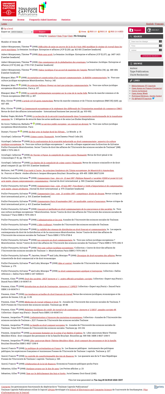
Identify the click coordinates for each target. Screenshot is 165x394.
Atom (83, 31)
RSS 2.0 (103, 31)
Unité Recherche (139, 74)
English (150, 23)
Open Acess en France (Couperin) (147, 88)
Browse (20, 19)
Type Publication (139, 71)
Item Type (62, 36)
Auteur (133, 68)
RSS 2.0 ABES (116, 31)
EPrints (51, 389)
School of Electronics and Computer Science (90, 389)
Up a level (8, 28)
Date (70, 36)
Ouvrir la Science (139, 91)
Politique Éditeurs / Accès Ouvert (147, 96)
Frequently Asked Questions (43, 19)
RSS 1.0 (93, 31)
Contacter (6, 386)
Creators (52, 36)
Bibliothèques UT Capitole (144, 85)
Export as (5, 31)
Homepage (7, 19)
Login (4, 23)
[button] (42, 31)
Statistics (65, 19)
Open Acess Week (140, 93)
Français (159, 23)
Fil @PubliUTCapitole (142, 98)
